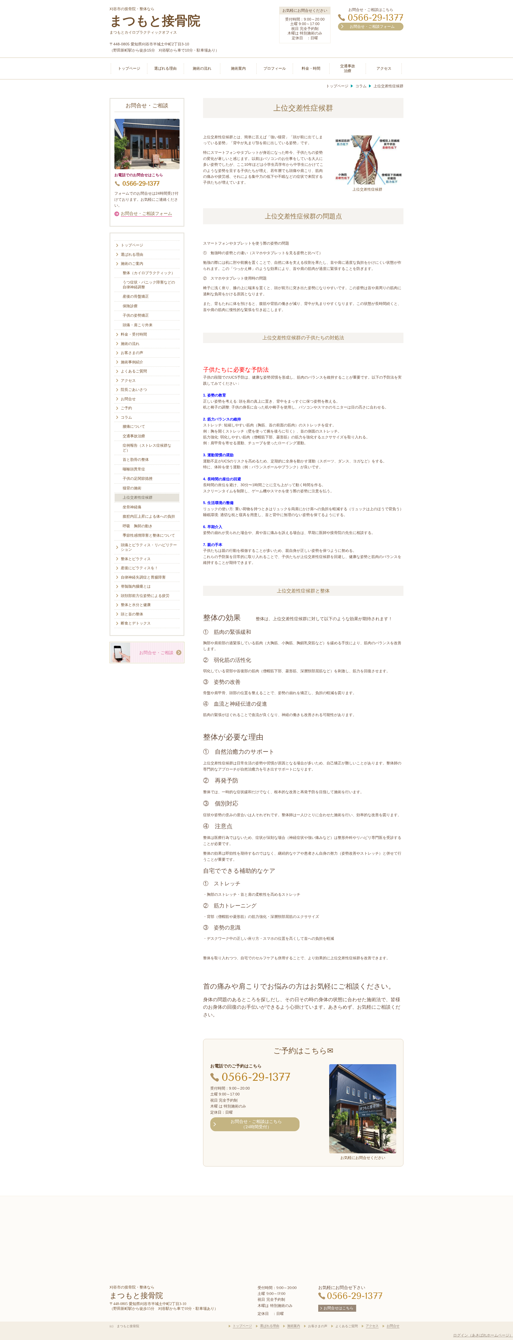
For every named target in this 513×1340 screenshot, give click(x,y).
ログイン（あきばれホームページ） (483, 1335)
